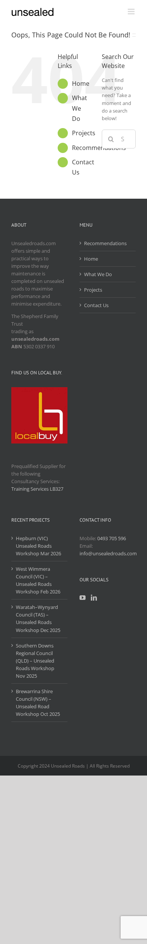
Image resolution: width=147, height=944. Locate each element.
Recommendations (105, 243)
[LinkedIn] (94, 598)
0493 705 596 (111, 538)
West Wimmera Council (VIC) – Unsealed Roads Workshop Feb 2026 (38, 580)
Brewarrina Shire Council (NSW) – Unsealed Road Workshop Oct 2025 (38, 702)
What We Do (79, 108)
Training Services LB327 (37, 488)
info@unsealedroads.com (108, 553)
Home (80, 83)
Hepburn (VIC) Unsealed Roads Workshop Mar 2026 (38, 546)
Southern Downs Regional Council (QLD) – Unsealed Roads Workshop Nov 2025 (35, 660)
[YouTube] (83, 598)
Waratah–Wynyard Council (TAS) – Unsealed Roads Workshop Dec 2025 (38, 618)
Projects (83, 133)
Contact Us (96, 305)
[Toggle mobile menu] (132, 11)
